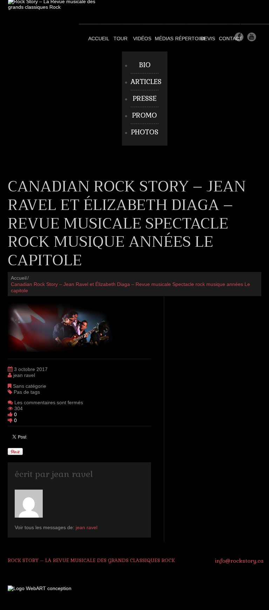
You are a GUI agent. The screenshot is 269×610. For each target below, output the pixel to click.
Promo (144, 115)
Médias (164, 38)
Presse (145, 98)
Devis (208, 38)
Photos (144, 132)
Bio (145, 65)
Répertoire (191, 38)
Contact (230, 38)
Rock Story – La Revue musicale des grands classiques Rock (91, 560)
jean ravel (24, 375)
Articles (146, 81)
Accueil (98, 38)
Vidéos (142, 38)
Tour (120, 38)
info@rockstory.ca (239, 561)
